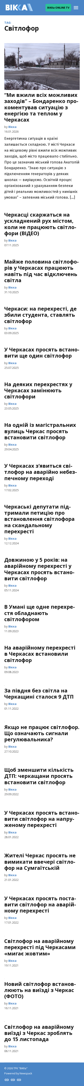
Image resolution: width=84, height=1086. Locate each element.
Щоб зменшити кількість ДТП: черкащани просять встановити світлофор (39, 775)
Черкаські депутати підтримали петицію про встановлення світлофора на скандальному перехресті (39, 519)
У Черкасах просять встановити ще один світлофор (41, 352)
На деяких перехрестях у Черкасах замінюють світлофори (38, 390)
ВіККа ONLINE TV (58, 7)
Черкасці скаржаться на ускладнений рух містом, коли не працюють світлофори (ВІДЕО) (40, 224)
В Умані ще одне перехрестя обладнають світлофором (39, 612)
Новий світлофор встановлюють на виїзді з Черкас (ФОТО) (40, 990)
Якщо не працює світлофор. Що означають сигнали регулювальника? (41, 733)
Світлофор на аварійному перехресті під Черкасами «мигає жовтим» (40, 947)
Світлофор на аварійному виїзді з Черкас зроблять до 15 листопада (39, 1032)
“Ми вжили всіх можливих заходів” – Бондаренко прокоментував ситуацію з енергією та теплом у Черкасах (41, 107)
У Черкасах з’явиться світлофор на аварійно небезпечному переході (40, 471)
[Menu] (76, 8)
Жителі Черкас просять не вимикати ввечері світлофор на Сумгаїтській (40, 861)
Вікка (12, 127)
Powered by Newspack (18, 1073)
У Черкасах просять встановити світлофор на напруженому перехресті (41, 818)
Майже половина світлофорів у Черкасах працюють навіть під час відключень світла (41, 271)
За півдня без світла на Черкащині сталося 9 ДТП (39, 693)
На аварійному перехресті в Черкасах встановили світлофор (39, 653)
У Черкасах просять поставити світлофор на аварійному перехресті (40, 904)
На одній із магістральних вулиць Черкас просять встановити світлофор (40, 431)
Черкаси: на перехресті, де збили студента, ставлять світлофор (40, 314)
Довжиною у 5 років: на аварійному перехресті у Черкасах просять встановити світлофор (39, 569)
